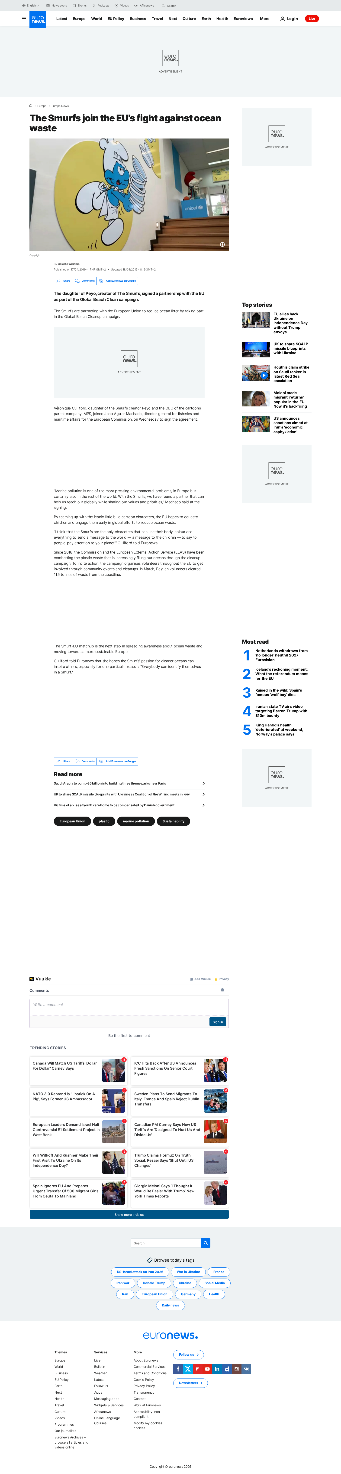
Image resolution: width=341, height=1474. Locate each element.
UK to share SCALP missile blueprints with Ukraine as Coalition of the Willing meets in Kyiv (122, 794)
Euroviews (243, 18)
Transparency (144, 1392)
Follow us (101, 1386)
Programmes (64, 1424)
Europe (79, 18)
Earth (206, 18)
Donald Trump (154, 1283)
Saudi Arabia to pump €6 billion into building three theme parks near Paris (110, 783)
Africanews (102, 1411)
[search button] (163, 5)
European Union (72, 821)
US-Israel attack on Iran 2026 (140, 1272)
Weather (100, 1373)
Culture (189, 18)
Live (312, 18)
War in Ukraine (188, 1272)
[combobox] (187, 5)
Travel (157, 18)
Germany (188, 1294)
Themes (61, 1352)
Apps (98, 1392)
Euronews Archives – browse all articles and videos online (71, 1442)
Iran (125, 1294)
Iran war (122, 1283)
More (138, 1352)
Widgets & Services (109, 1405)
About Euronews (146, 1360)
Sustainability (173, 821)
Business (138, 18)
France (218, 1272)
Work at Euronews (147, 1405)
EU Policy (116, 18)
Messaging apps (106, 1399)
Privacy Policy (144, 1386)
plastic (104, 821)
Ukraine (185, 1283)
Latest (61, 18)
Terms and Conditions (150, 1373)
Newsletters (188, 1383)
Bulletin (99, 1366)
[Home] (30, 105)
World (96, 18)
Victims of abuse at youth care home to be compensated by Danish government (114, 805)
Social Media (215, 1283)
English (31, 5)
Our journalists (65, 1431)
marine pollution (136, 821)
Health (222, 18)
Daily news (170, 1305)
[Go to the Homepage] (37, 19)
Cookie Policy (144, 1379)
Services (100, 1352)
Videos (60, 1418)
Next (173, 18)
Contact (140, 1399)
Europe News (60, 106)
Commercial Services (149, 1366)
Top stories (257, 304)
